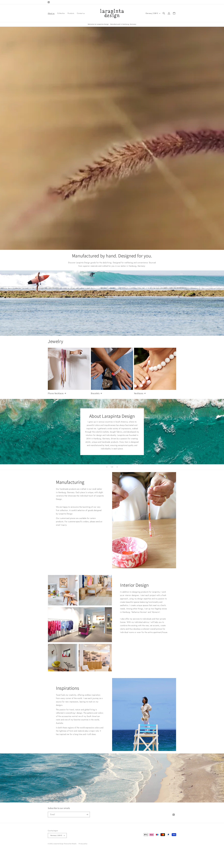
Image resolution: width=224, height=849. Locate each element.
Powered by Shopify (70, 844)
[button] (163, 13)
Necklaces (138, 393)
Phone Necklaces (56, 393)
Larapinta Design (58, 844)
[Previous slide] (106, 467)
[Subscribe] (87, 814)
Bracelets (95, 393)
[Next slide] (117, 467)
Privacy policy (83, 844)
